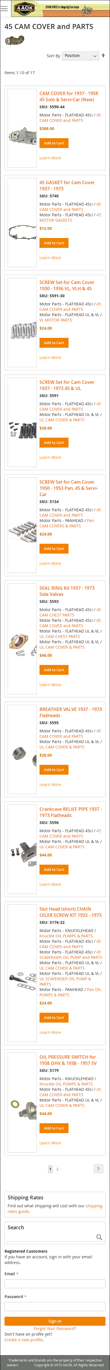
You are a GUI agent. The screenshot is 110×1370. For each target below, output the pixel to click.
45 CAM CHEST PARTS (70, 612)
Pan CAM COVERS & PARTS (66, 523)
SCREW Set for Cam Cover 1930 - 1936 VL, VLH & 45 (66, 285)
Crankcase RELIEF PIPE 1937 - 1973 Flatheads (70, 812)
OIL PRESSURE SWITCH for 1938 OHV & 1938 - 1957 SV (68, 1060)
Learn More (50, 157)
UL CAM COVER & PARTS (62, 419)
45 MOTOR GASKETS (70, 217)
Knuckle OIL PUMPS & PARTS (66, 936)
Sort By (53, 55)
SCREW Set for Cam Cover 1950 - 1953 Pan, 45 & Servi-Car (68, 488)
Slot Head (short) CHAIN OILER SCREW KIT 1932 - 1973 (70, 912)
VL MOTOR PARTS (55, 320)
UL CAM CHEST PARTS (59, 636)
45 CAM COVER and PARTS (70, 117)
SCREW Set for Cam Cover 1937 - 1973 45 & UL (66, 385)
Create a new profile (24, 1339)
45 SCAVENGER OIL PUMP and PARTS (70, 954)
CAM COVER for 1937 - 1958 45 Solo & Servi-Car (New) (68, 96)
